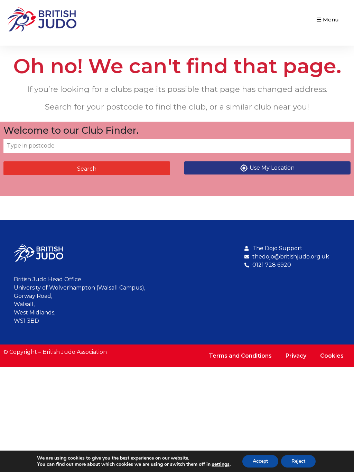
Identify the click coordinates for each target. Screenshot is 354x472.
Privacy (296, 355)
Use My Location (272, 167)
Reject (298, 461)
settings (221, 464)
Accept (260, 461)
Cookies (332, 355)
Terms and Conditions (240, 355)
